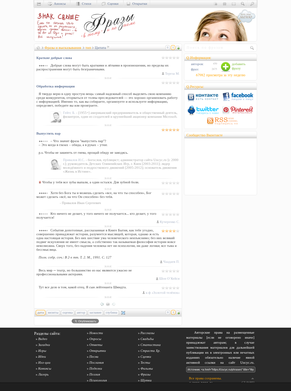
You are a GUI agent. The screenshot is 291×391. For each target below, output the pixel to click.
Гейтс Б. (69, 113)
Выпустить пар (48, 133)
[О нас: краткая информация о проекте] (215, 3)
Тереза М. (172, 73)
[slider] (170, 57)
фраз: (194, 69)
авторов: (197, 64)
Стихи (85, 3)
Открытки (138, 3)
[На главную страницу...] (57, 40)
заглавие (95, 312)
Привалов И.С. (74, 160)
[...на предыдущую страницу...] (103, 304)
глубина (111, 312)
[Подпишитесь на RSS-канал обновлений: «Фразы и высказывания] (220, 125)
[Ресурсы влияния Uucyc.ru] (38, 47)
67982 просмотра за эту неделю (220, 74)
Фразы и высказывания (63, 47)
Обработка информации (55, 86)
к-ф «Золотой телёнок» (163, 292)
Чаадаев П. (171, 261)
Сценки (111, 3)
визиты (53, 312)
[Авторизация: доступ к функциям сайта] (252, 3)
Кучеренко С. (170, 222)
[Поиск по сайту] (243, 3)
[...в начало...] (109, 304)
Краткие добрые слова (54, 57)
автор (81, 312)
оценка (68, 312)
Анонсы (59, 3)
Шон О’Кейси (169, 278)
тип (88, 47)
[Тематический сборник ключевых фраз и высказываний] (108, 40)
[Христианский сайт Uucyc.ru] (39, 3)
